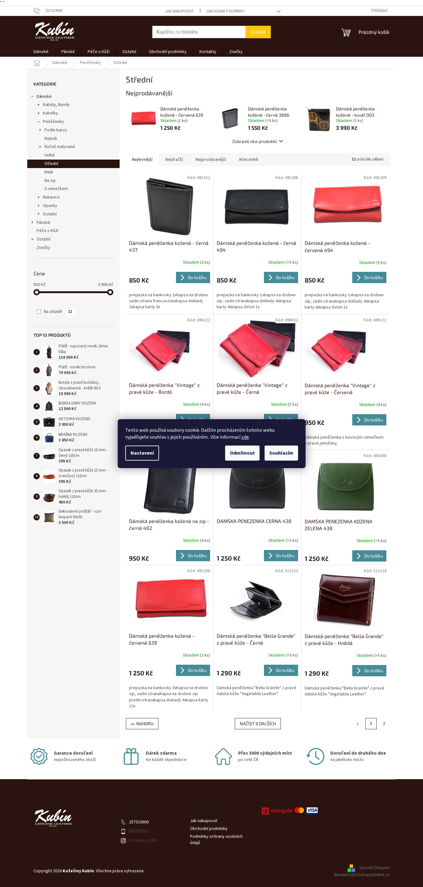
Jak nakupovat (179, 11)
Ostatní (50, 214)
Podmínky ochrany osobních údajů (216, 839)
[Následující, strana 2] (371, 723)
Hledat (258, 31)
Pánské (43, 222)
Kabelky (50, 113)
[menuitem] (41, 52)
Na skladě (58, 312)
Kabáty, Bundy (56, 105)
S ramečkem (56, 189)
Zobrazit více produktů (254, 141)
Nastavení (142, 453)
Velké (49, 155)
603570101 (139, 831)
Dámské (44, 96)
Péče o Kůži (48, 231)
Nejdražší (174, 159)
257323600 (139, 822)
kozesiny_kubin (143, 840)
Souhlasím (281, 453)
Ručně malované (59, 147)
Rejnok (50, 138)
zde (245, 437)
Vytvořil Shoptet (374, 868)
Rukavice (51, 197)
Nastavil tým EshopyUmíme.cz (362, 875)
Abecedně (248, 159)
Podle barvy (55, 130)
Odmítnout (242, 453)
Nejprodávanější (211, 159)
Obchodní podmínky (225, 11)
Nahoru (144, 723)
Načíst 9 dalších (258, 723)
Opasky (50, 206)
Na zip (50, 180)
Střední (51, 164)
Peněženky (53, 122)
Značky (43, 248)
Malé (48, 172)
